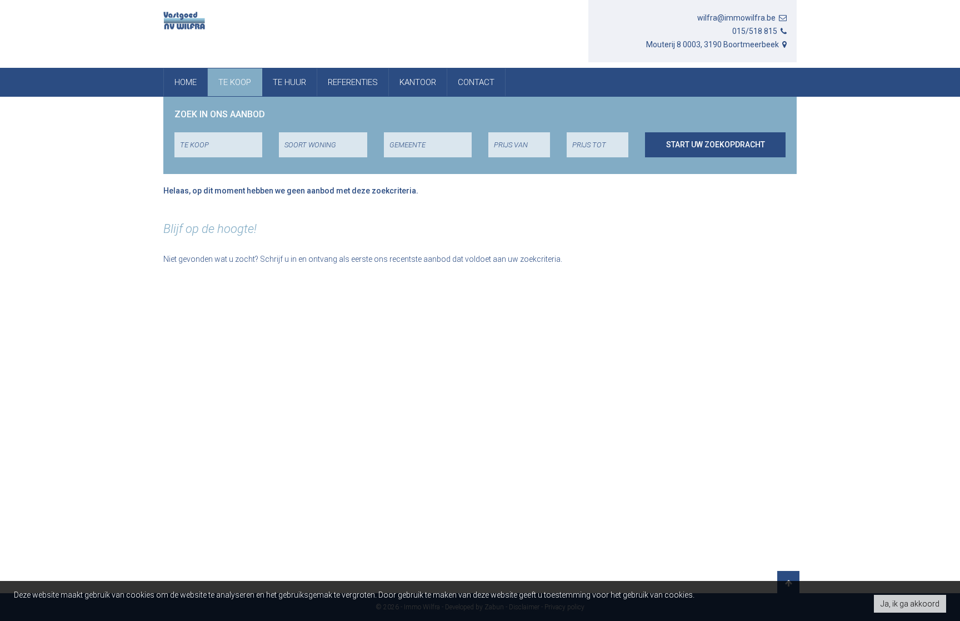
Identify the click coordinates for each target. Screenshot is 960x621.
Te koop (234, 82)
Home (185, 82)
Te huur (289, 82)
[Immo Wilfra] (184, 20)
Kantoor (417, 82)
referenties (353, 82)
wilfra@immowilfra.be (737, 17)
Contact (476, 82)
